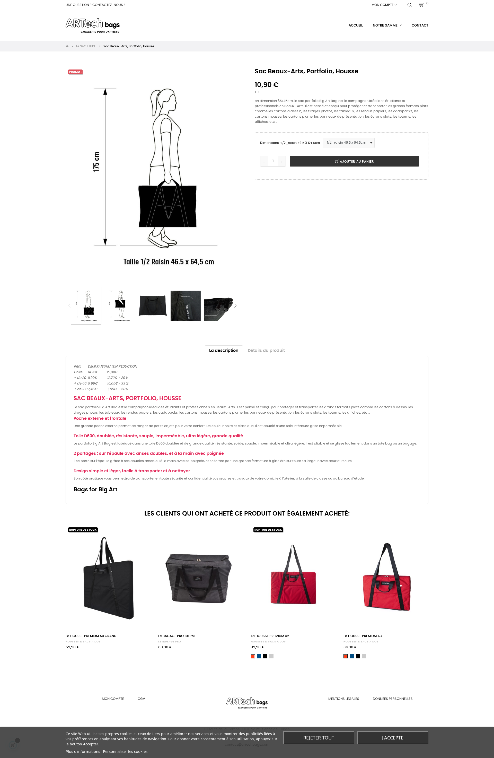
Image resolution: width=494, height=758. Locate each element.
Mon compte (113, 699)
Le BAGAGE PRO (169, 641)
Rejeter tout (318, 738)
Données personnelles (393, 699)
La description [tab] (224, 351)
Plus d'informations (83, 751)
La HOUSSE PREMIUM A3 (362, 636)
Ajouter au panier (356, 161)
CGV (141, 699)
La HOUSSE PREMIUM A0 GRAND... (92, 636)
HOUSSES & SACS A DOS (83, 641)
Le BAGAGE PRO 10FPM (176, 636)
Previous (69, 306)
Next (235, 306)
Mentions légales (343, 699)
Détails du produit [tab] (266, 351)
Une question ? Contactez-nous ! (95, 5)
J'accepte (392, 738)
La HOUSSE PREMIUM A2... (271, 636)
